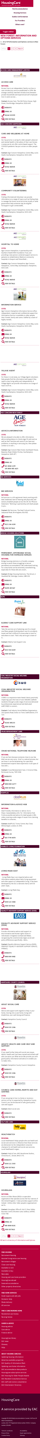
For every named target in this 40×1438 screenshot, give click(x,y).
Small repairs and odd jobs (11, 1296)
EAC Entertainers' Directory (11, 1385)
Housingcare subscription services (14, 1372)
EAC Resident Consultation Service (14, 1379)
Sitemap (22, 1435)
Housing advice (7, 1326)
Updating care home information (13, 1366)
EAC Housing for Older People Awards (15, 1376)
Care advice (5, 1329)
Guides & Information (20, 17)
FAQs (3, 1347)
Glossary (4, 1344)
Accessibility (23, 1430)
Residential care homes (10, 1314)
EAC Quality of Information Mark (13, 1363)
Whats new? (19, 24)
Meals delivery (6, 1302)
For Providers (20, 20)
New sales (5, 1274)
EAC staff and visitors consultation (14, 1382)
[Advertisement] (20, 60)
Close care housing (8, 1265)
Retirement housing (8, 1255)
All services (5, 1305)
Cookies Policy (5, 1435)
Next (20, 48)
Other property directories (11, 1286)
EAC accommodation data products (14, 1369)
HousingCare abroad (8, 1280)
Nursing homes (6, 1317)
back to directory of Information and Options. (18, 1240)
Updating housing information (12, 1357)
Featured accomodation (10, 1283)
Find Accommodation (20, 9)
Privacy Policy (5, 1433)
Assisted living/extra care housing (13, 1258)
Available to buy (7, 1271)
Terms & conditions (7, 1430)
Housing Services (20, 13)
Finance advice (6, 1333)
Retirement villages (8, 1261)
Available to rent (7, 1268)
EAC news (5, 1341)
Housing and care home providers (13, 1277)
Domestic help (6, 1299)
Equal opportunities (25, 1433)
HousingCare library (8, 1338)
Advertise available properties (12, 1360)
